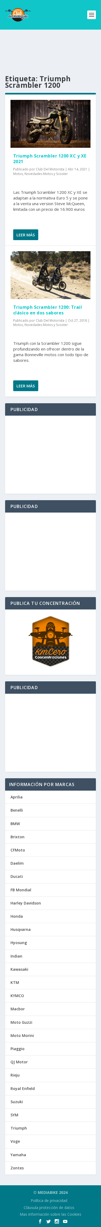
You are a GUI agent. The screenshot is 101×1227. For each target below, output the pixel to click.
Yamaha (18, 1154)
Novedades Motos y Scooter (46, 173)
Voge (15, 1141)
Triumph (19, 1128)
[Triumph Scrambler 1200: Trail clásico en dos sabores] (51, 275)
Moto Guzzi (21, 1022)
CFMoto (18, 850)
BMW (15, 823)
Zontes (17, 1167)
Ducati (17, 876)
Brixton (18, 836)
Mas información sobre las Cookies (50, 1214)
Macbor (18, 1008)
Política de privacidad (49, 1200)
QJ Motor (19, 1061)
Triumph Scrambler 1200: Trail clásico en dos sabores (47, 310)
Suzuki (17, 1101)
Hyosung (19, 942)
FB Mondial (21, 889)
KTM (15, 982)
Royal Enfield (23, 1088)
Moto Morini (22, 1035)
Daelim (17, 863)
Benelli (17, 810)
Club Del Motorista (50, 169)
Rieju (15, 1075)
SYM (14, 1114)
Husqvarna (21, 929)
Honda (17, 916)
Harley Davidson (26, 903)
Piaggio (18, 1048)
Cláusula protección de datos (49, 1207)
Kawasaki (19, 969)
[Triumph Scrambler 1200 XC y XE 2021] (51, 124)
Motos (18, 173)
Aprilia (17, 797)
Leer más (25, 234)
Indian (16, 956)
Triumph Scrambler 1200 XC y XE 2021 (49, 158)
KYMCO (17, 995)
